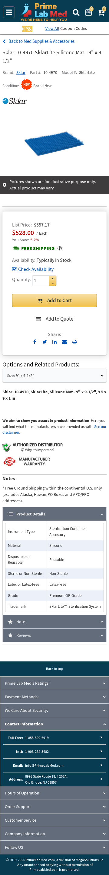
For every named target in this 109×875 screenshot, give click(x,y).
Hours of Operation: (22, 793)
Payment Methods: (21, 696)
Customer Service (20, 820)
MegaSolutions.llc (89, 860)
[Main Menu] (9, 12)
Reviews (23, 635)
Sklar (20, 72)
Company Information (25, 833)
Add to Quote (59, 318)
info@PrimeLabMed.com (44, 765)
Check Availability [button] (36, 269)
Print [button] (74, 342)
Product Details (30, 514)
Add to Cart (59, 300)
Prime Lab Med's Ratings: (27, 683)
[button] (52, 278)
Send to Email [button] (64, 342)
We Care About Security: (26, 710)
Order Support (18, 806)
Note (20, 621)
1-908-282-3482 (37, 751)
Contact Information (24, 724)
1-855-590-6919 (37, 737)
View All (52, 28)
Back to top (54, 668)
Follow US (14, 847)
